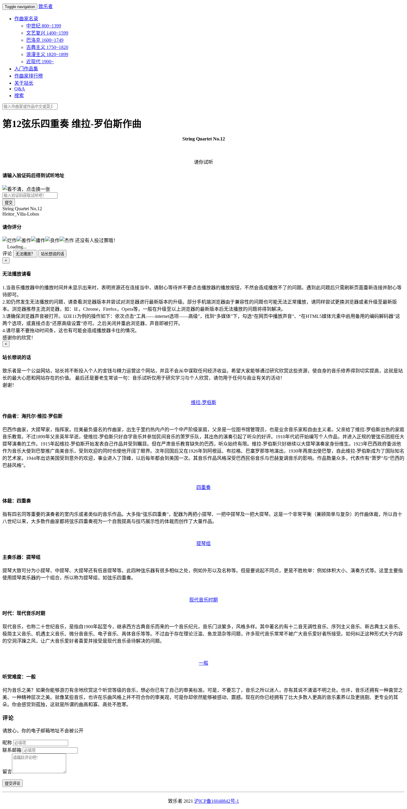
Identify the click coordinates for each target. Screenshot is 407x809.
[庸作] (38, 240)
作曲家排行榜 (28, 75)
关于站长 (23, 83)
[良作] (52, 240)
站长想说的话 (52, 254)
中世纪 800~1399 (43, 25)
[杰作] (67, 240)
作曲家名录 (26, 18)
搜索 (19, 95)
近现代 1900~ (40, 61)
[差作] (24, 240)
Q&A (19, 88)
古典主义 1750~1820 (47, 47)
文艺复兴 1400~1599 (47, 32)
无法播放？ (25, 254)
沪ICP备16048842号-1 (216, 801)
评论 (7, 253)
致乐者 (45, 6)
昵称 (7, 742)
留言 (7, 771)
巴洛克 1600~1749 (44, 40)
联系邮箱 (11, 750)
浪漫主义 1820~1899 (47, 54)
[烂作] (9, 240)
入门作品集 (26, 68)
